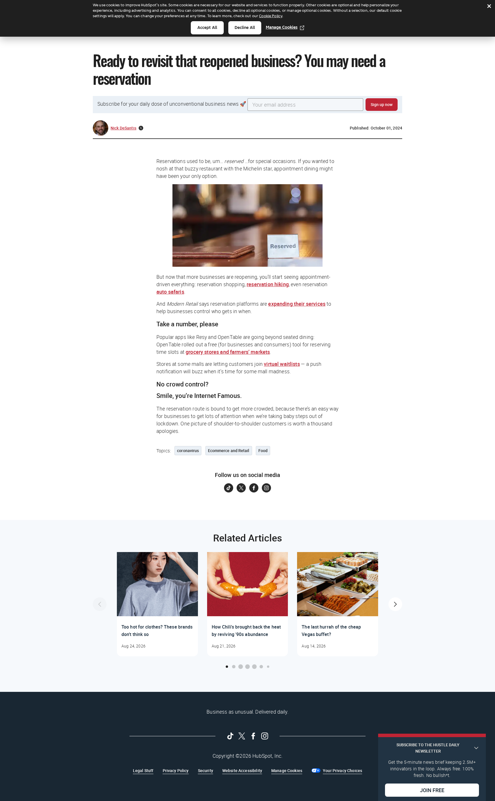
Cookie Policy (270, 16)
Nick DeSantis (123, 128)
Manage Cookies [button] (286, 770)
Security (205, 770)
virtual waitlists (282, 363)
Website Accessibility (242, 770)
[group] (157, 604)
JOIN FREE (432, 789)
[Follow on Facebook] (253, 487)
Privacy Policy (176, 770)
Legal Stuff (143, 770)
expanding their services (296, 303)
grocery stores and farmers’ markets (228, 351)
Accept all (207, 27)
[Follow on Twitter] (241, 487)
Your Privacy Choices (342, 770)
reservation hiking (268, 284)
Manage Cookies (282, 27)
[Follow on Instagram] (266, 487)
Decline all (245, 27)
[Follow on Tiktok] (228, 487)
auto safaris (170, 291)
